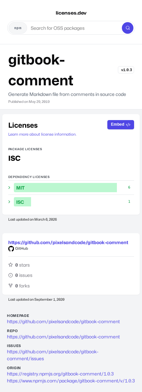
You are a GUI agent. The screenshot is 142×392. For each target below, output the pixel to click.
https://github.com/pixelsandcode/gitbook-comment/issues (52, 355)
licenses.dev (71, 13)
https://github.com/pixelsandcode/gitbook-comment (68, 242)
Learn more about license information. (42, 134)
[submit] (127, 28)
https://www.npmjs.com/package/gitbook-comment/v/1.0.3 (71, 380)
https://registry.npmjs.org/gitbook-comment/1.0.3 (60, 373)
